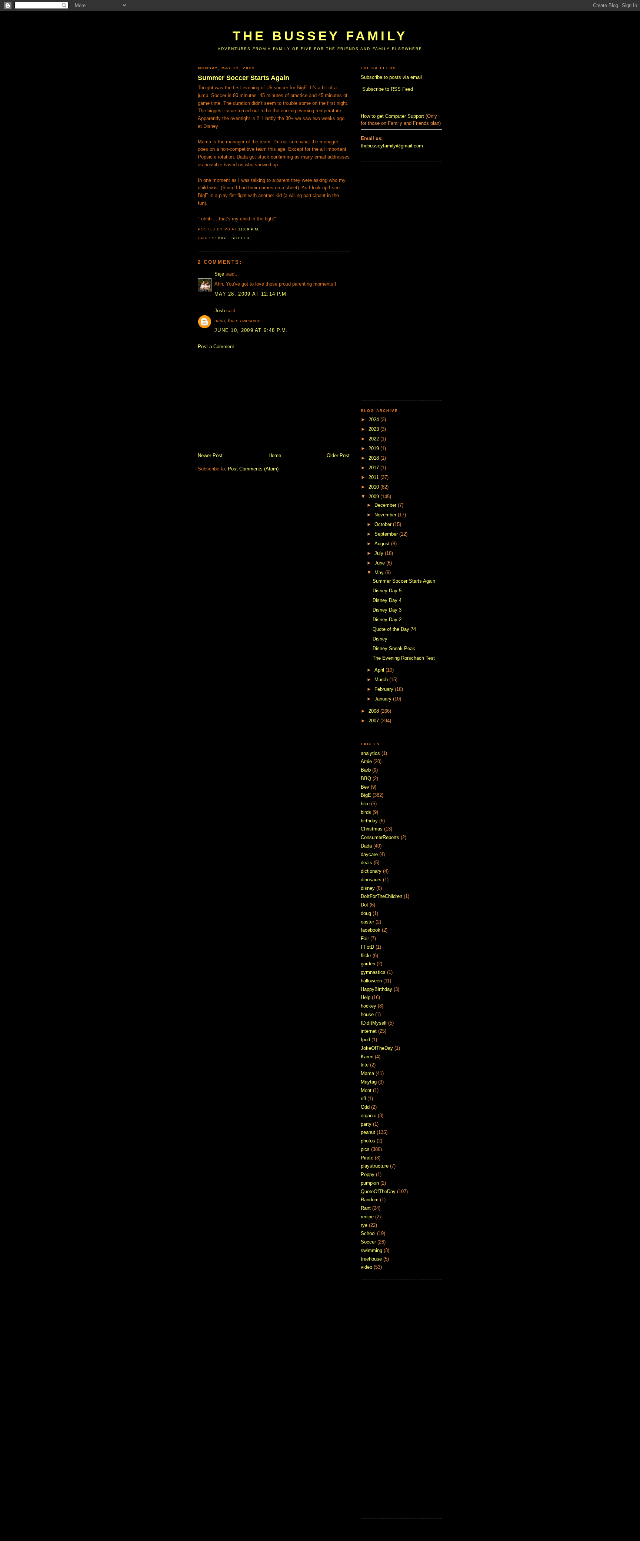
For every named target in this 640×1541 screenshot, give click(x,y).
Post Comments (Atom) (253, 469)
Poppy (367, 1174)
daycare (369, 854)
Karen (367, 1056)
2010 (374, 487)
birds (366, 812)
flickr (366, 955)
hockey (368, 1006)
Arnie (366, 761)
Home (275, 455)
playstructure (375, 1166)
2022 (374, 439)
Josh (219, 310)
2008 (374, 711)
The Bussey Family (320, 36)
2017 (374, 467)
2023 (374, 429)
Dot (364, 905)
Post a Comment (216, 346)
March (381, 679)
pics (365, 1149)
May (379, 572)
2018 (374, 458)
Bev (365, 787)
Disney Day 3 (387, 610)
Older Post (338, 455)
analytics (370, 753)
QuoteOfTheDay (378, 1191)
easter (367, 922)
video (366, 1267)
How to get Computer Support (392, 116)
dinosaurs (371, 879)
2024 (374, 419)
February (384, 689)
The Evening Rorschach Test (404, 658)
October (383, 524)
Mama (367, 1073)
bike (365, 803)
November (386, 514)
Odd (365, 1107)
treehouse (371, 1259)
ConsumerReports (380, 837)
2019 (374, 448)
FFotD (367, 947)
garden (368, 963)
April (380, 670)
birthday (369, 820)
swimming (371, 1250)
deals (366, 862)
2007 (374, 720)
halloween (371, 980)
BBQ (366, 778)
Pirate (367, 1158)
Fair (365, 938)
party (366, 1124)
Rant (366, 1208)
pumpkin (370, 1183)
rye (364, 1225)
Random (370, 1199)
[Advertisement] (332, 17)
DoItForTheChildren (381, 896)
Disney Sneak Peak (394, 648)
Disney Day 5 (387, 590)
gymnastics (373, 972)
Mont (366, 1090)
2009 (374, 496)
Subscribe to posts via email (391, 77)
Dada (366, 846)
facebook (370, 930)
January (383, 699)
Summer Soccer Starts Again (243, 77)
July (379, 553)
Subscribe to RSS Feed (387, 89)
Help (365, 997)
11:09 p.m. (249, 229)
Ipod (365, 1039)
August (382, 543)
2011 (374, 477)
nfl (363, 1098)
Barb (366, 770)
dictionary (371, 871)
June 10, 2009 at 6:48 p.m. (251, 330)
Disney (380, 639)
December (386, 505)
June (380, 563)
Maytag (369, 1082)
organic (368, 1115)
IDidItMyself (374, 1023)
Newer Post (210, 455)
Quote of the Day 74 (394, 629)
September (386, 534)
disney (368, 888)
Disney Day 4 (387, 600)
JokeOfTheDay (377, 1048)
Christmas (372, 829)
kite (365, 1065)
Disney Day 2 (387, 619)
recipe (367, 1216)
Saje (219, 274)
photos (368, 1141)
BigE (223, 238)
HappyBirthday (376, 989)
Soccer (240, 238)
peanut (368, 1132)
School (368, 1233)
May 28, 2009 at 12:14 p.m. (251, 294)
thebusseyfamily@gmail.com (392, 146)
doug (366, 913)
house (367, 1014)
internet (369, 1031)
